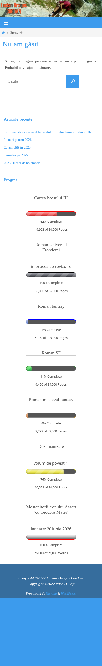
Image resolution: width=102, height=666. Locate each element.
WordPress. (68, 593)
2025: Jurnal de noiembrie (22, 163)
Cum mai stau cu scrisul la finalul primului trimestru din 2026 (47, 132)
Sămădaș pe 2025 (16, 155)
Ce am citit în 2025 (17, 147)
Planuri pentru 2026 (18, 140)
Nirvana (51, 593)
